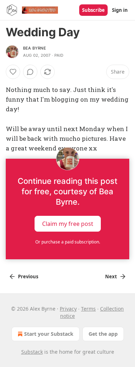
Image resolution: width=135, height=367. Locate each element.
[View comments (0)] (30, 72)
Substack (32, 351)
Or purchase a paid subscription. (67, 242)
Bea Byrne (34, 48)
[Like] (13, 72)
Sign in (120, 10)
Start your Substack (48, 333)
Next (111, 276)
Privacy (68, 308)
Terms (88, 308)
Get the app (103, 333)
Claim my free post (67, 224)
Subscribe (93, 10)
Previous (28, 276)
